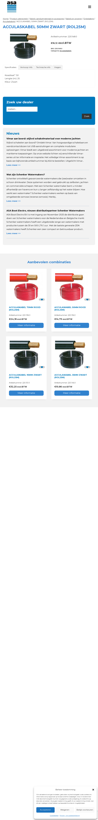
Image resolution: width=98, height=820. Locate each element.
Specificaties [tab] (10, 67)
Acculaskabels (65, 51)
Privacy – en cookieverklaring (70, 815)
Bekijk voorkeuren (84, 810)
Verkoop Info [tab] (26, 67)
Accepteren (45, 810)
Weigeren (64, 810)
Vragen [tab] (57, 67)
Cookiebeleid (54, 815)
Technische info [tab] (43, 67)
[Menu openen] (89, 6)
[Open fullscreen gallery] (45, 58)
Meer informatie (26, 325)
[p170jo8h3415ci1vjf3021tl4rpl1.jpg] (25, 46)
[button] (93, 789)
